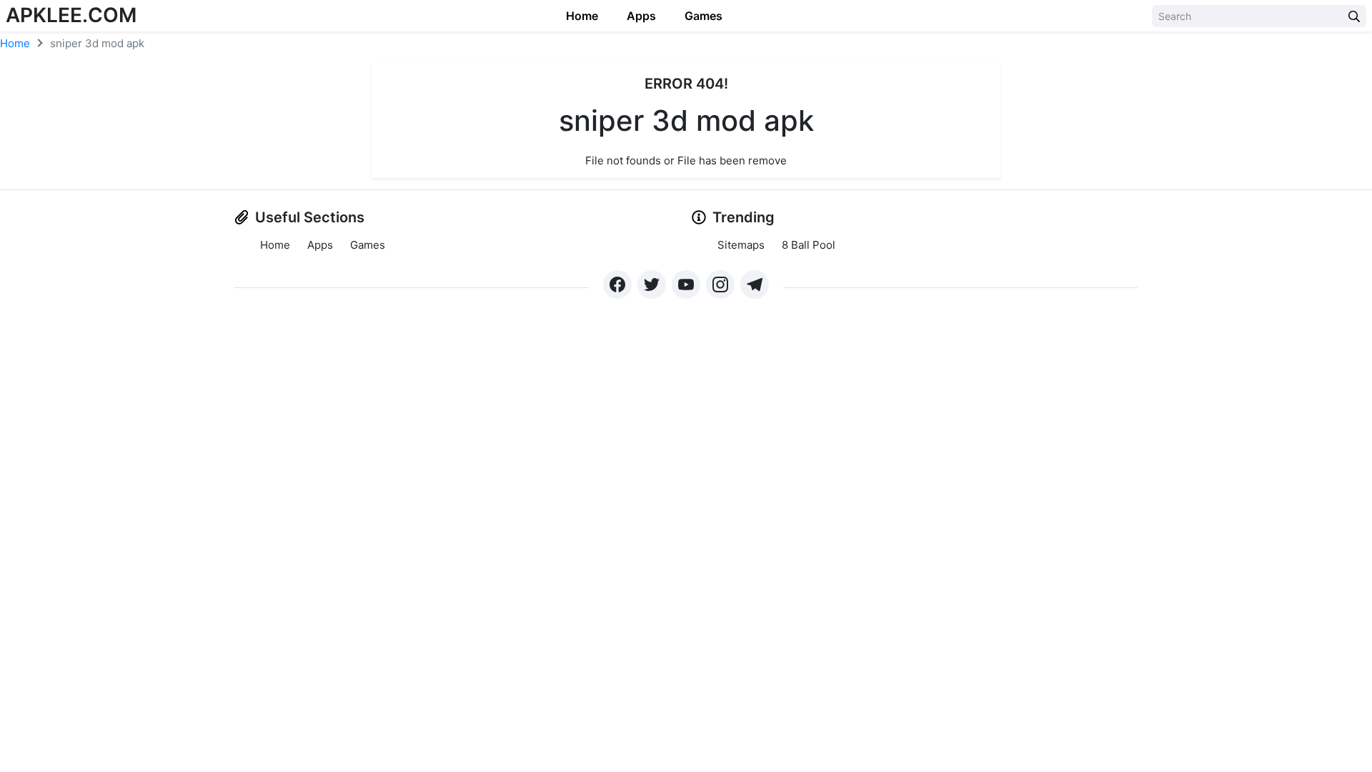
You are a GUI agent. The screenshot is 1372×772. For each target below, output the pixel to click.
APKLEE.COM (71, 15)
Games (703, 16)
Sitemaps (741, 245)
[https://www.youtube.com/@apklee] (686, 284)
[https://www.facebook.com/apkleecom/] (617, 284)
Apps (641, 16)
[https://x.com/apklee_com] (651, 284)
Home (582, 16)
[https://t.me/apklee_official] (754, 284)
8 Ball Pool (808, 245)
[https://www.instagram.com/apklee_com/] (720, 284)
